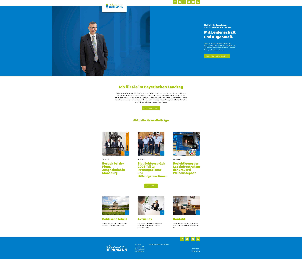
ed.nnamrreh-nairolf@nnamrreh (159, 245)
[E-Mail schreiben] (180, 2)
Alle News (150, 186)
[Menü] (175, 2)
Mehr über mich (150, 108)
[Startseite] (114, 6)
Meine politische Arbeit (216, 56)
